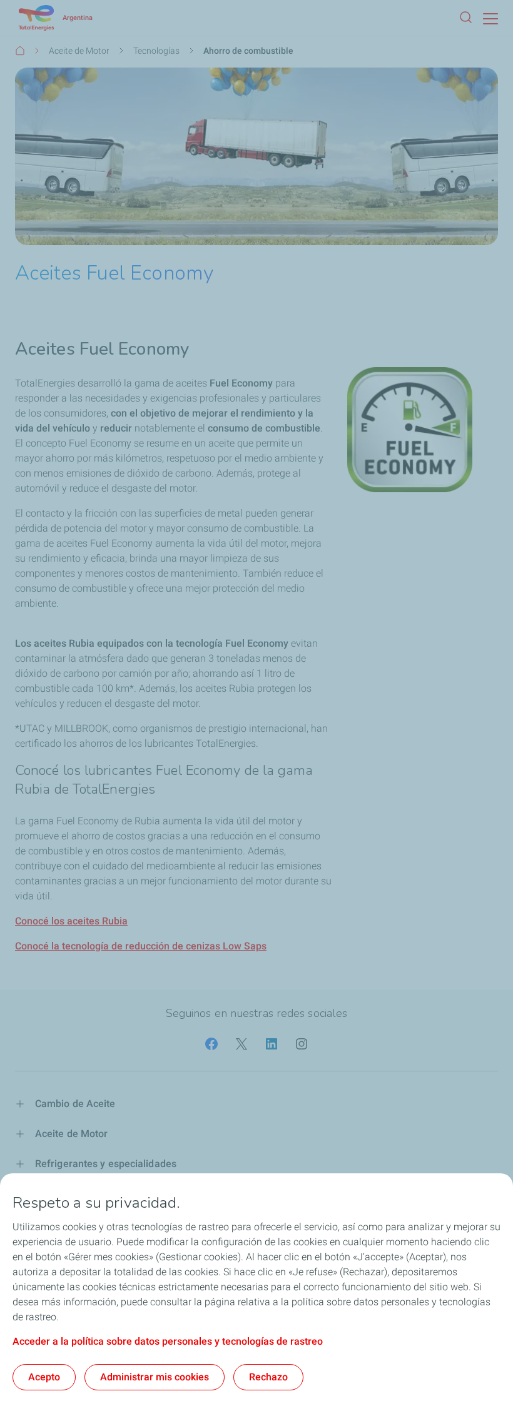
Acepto (44, 1377)
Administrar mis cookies (154, 1377)
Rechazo (268, 1377)
